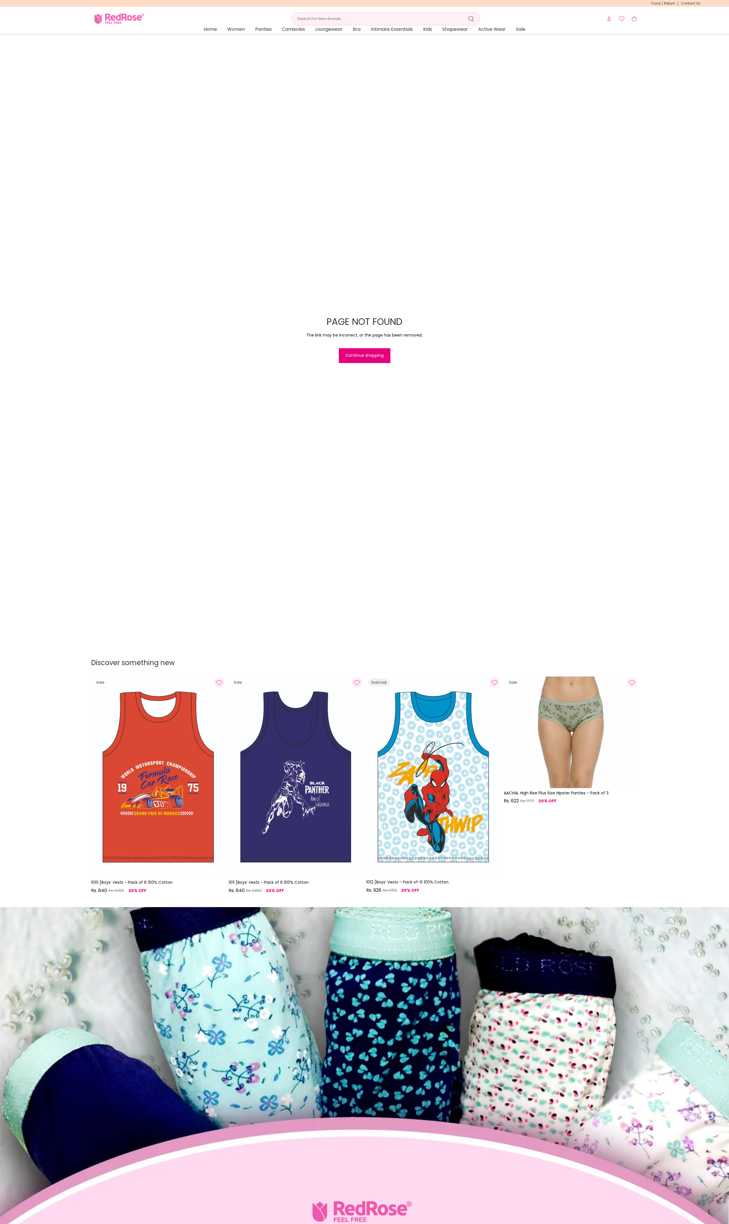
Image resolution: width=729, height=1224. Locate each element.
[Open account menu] (609, 19)
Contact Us (691, 3)
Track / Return (663, 3)
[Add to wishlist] (219, 682)
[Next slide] (216, 777)
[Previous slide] (99, 777)
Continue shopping (365, 355)
